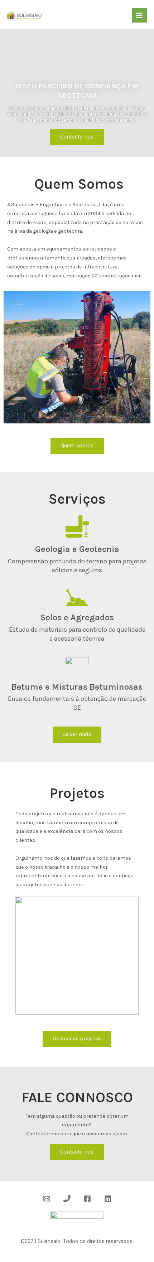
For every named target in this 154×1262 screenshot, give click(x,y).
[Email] (46, 1198)
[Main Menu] (139, 15)
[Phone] (67, 1198)
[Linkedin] (107, 1198)
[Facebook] (87, 1198)
